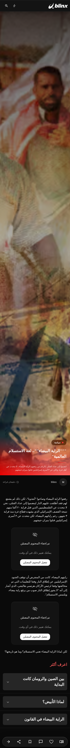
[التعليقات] (40, 742)
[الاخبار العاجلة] (14, 5)
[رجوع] (8, 742)
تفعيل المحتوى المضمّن (35, 562)
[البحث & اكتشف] (6, 5)
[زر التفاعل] (51, 742)
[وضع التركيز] (62, 742)
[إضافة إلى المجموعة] (30, 742)
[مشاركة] (19, 742)
